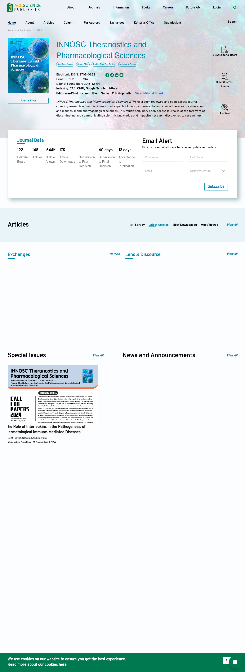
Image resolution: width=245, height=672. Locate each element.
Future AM (193, 7)
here (63, 665)
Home (12, 22)
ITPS (39, 30)
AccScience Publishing (19, 30)
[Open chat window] (235, 662)
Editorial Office (144, 22)
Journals (94, 7)
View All (232, 224)
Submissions (173, 22)
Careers (168, 7)
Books (145, 7)
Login (217, 7)
